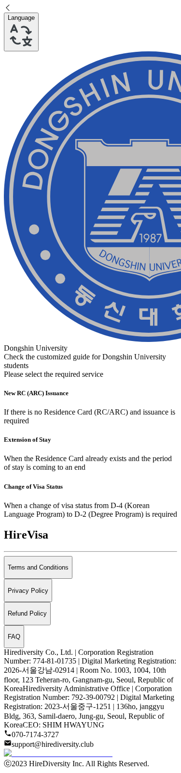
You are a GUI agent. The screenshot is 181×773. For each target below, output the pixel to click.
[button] (90, 8)
